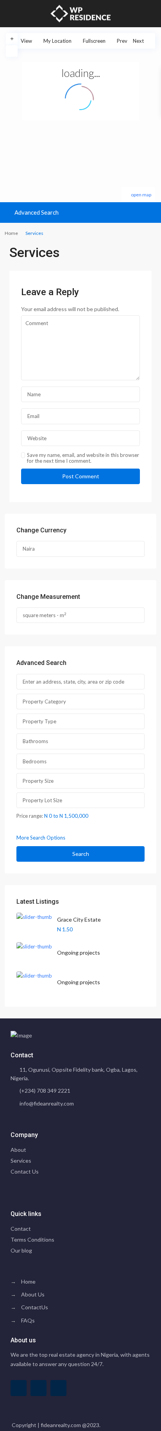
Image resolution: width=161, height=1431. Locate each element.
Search (80, 853)
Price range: (29, 816)
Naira (29, 549)
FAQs (28, 1320)
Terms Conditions (32, 1239)
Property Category (44, 701)
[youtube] (38, 1388)
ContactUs (34, 1307)
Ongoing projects (78, 952)
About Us (33, 1294)
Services (21, 1160)
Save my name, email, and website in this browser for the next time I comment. (83, 458)
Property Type (39, 721)
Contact (21, 1228)
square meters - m (44, 614)
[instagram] (58, 1388)
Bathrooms (35, 741)
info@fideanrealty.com (47, 1103)
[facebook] (19, 1388)
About (18, 1149)
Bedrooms (35, 761)
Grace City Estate (79, 919)
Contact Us (25, 1171)
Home (11, 233)
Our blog (21, 1250)
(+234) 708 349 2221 (45, 1090)
